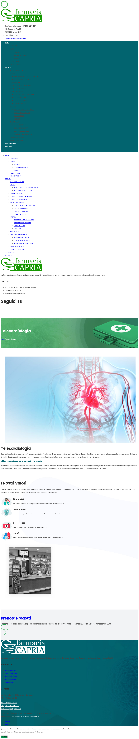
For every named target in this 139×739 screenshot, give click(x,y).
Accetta (4, 736)
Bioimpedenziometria (21, 128)
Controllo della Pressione (24, 94)
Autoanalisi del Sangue (23, 79)
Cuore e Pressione (16, 91)
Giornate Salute (11, 674)
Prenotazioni (10, 143)
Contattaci (9, 683)
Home (7, 43)
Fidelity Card (14, 122)
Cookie (7, 721)
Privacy (8, 724)
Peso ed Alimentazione (18, 125)
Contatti (8, 146)
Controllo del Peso (21, 131)
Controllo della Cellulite (24, 110)
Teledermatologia (16, 70)
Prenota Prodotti (16, 618)
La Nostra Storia (20, 55)
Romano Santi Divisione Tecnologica (25, 717)
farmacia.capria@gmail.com (16, 38)
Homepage (13, 46)
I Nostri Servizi (10, 670)
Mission (16, 52)
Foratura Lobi (19, 116)
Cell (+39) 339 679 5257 (10, 706)
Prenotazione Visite (17, 137)
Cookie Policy (15, 61)
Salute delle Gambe (17, 140)
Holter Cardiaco (20, 97)
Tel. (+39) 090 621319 (9, 703)
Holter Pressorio (20, 100)
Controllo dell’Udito (18, 88)
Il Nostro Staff (10, 680)
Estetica (13, 107)
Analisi (12, 73)
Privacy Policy (15, 64)
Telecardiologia (20, 104)
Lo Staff (17, 58)
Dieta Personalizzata (22, 113)
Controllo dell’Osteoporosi (20, 85)
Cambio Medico (15, 82)
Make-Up (17, 119)
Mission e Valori (11, 677)
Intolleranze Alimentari (23, 134)
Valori (12, 49)
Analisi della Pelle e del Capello (26, 76)
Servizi (8, 67)
